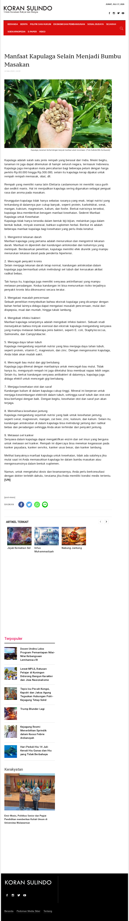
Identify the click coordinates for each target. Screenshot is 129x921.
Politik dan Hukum (40, 24)
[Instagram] (114, 13)
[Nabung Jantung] (74, 536)
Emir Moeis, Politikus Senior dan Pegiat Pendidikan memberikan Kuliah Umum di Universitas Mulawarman (25, 819)
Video (42, 32)
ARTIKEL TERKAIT (17, 522)
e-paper (32, 32)
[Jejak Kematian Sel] (19, 536)
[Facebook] (109, 13)
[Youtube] (123, 13)
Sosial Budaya (95, 24)
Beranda (13, 24)
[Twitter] (118, 13)
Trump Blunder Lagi (32, 708)
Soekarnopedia (17, 32)
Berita (24, 24)
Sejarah (111, 24)
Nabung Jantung (72, 547)
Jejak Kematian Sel (19, 547)
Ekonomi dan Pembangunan (69, 24)
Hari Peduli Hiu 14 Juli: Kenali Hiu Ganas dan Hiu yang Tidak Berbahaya (36, 750)
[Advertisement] (58, 593)
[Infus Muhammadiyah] (46, 536)
